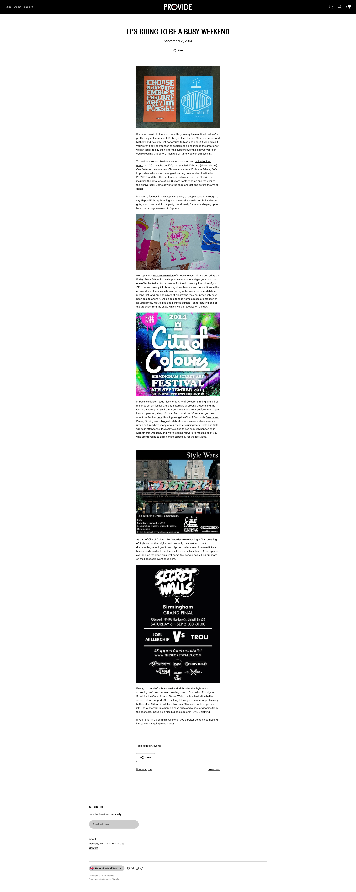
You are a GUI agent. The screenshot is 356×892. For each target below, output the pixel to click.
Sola (215, 425)
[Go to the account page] (339, 7)
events (157, 745)
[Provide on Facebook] (128, 869)
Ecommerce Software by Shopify (104, 879)
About (17, 6)
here (159, 417)
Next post (214, 769)
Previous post (144, 769)
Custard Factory (180, 181)
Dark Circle (200, 425)
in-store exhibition (163, 275)
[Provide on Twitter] (132, 869)
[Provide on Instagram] (137, 869)
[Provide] (178, 7)
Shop (9, 6)
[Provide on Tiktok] (141, 869)
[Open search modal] (331, 7)
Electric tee (206, 177)
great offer (212, 145)
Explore (28, 6)
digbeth (147, 745)
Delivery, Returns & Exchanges (106, 843)
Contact (93, 847)
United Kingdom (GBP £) (106, 868)
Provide (110, 875)
